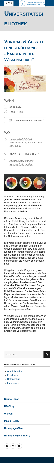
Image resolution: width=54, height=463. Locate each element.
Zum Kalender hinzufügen (27, 120)
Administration (14, 371)
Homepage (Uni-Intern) (17, 435)
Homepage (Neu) (13, 428)
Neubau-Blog (11, 399)
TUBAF (32, 3)
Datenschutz (14, 379)
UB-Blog (9, 406)
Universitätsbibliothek (20, 139)
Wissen (8, 413)
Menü (9, 3)
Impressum (13, 383)
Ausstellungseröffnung (21, 160)
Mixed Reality (11, 421)
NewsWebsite (16, 164)
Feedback (12, 375)
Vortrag (29, 164)
